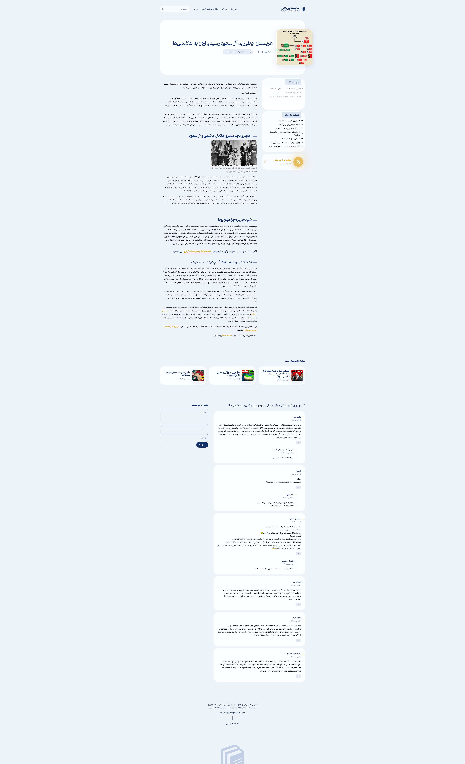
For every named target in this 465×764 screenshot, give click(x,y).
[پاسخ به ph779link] (298, 640)
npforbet (297, 582)
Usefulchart (227, 335)
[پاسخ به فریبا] (298, 487)
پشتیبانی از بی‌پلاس (210, 9)
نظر (205, 412)
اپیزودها (234, 9)
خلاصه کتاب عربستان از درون (197, 251)
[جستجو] (163, 9)
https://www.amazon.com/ (281, 505)
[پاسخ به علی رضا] (298, 442)
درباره (196, 9)
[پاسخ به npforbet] (298, 604)
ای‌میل (202, 437)
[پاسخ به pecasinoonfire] (298, 676)
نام (204, 429)
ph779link (296, 618)
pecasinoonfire (294, 654)
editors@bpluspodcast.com (232, 712)
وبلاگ (224, 9)
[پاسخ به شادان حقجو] (298, 553)
